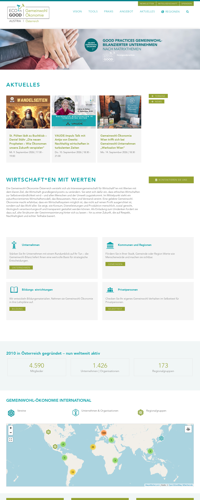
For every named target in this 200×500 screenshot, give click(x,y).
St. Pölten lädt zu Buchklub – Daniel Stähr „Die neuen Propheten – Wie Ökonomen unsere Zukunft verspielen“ (28, 142)
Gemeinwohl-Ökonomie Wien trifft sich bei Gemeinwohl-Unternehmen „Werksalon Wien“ (117, 142)
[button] (187, 11)
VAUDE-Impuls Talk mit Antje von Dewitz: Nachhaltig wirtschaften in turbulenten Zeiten (72, 142)
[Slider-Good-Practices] (100, 30)
